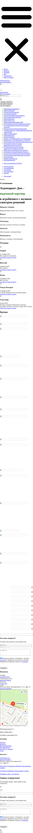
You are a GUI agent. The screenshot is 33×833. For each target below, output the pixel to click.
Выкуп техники (9, 77)
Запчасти (9, 102)
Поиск (6, 69)
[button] (16, 33)
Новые (8, 105)
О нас (2, 751)
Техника (3, 102)
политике (25, 661)
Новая (9, 104)
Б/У (3, 104)
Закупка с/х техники (6, 749)
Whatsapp (6, 72)
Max (5, 74)
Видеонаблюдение (6, 746)
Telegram (6, 71)
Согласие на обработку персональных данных (14, 771)
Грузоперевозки (5, 747)
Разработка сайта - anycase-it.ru (9, 774)
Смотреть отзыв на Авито (8, 257)
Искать (2, 95)
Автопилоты (8, 76)
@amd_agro (3, 683)
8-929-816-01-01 (5, 80)
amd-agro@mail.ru (5, 82)
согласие (2, 660)
